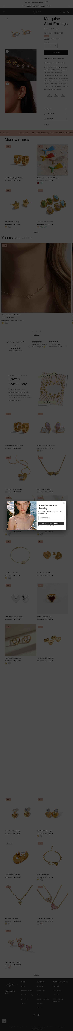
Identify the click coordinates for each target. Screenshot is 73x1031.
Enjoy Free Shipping (51, 523)
